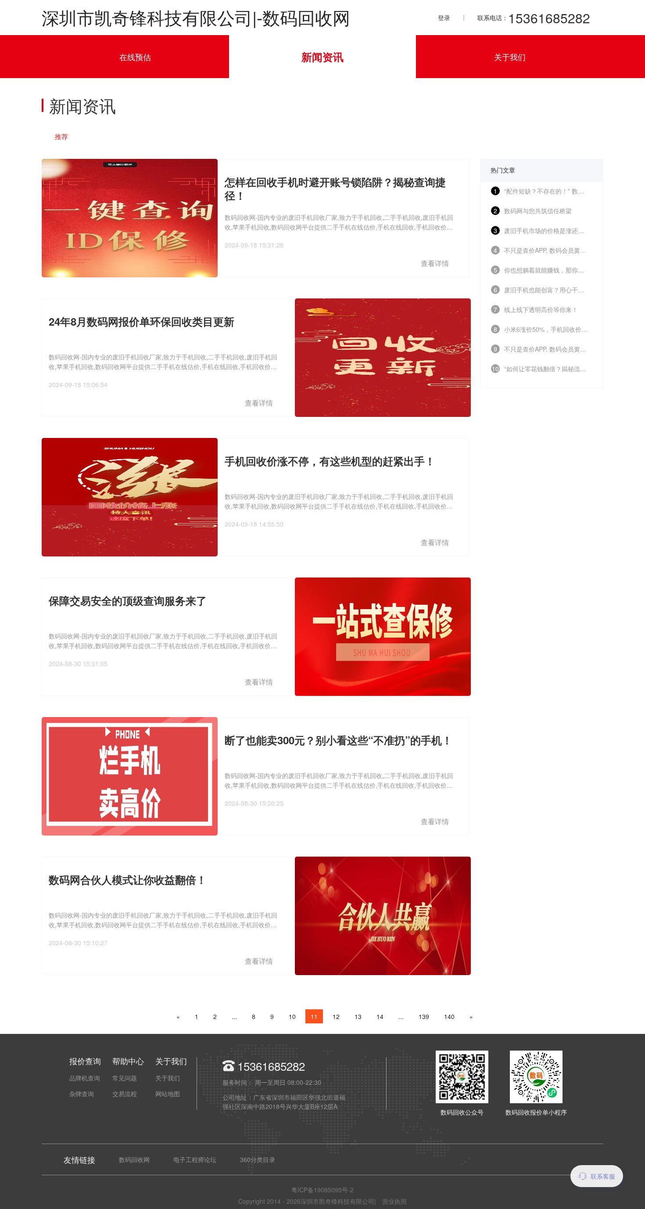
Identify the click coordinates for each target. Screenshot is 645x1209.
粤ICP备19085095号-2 (322, 1189)
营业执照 (394, 1201)
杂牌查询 (81, 1093)
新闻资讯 (322, 56)
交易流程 (124, 1093)
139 (424, 1016)
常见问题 (124, 1077)
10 (292, 1016)
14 (379, 1016)
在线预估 (135, 56)
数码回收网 (134, 1159)
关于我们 (510, 56)
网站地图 (167, 1093)
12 (336, 1016)
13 (358, 1016)
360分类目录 (257, 1159)
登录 (444, 17)
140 (449, 1016)
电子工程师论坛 (194, 1159)
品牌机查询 (84, 1077)
